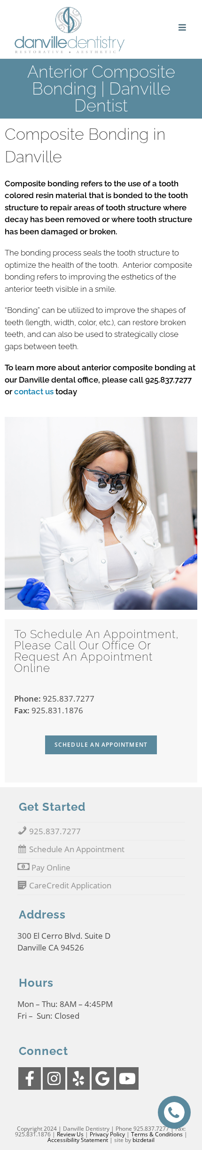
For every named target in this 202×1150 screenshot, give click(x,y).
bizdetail (143, 1140)
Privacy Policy (107, 1134)
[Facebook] (29, 1078)
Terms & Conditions (157, 1134)
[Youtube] (127, 1078)
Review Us (70, 1134)
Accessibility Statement (77, 1140)
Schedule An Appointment (101, 745)
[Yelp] (78, 1078)
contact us (34, 391)
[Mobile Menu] (183, 27)
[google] (103, 1078)
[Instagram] (54, 1078)
